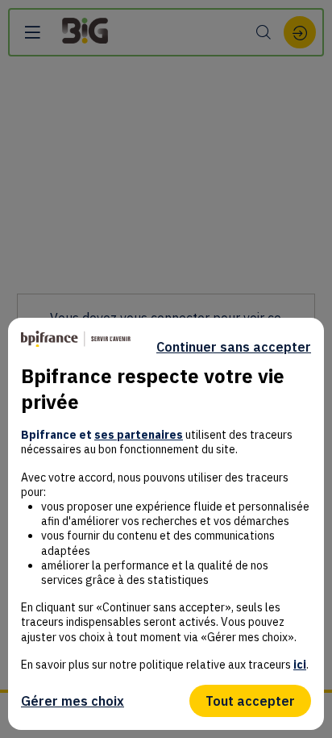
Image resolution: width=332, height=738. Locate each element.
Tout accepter (250, 701)
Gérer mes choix (72, 701)
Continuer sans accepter (233, 347)
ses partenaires (138, 434)
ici (299, 664)
